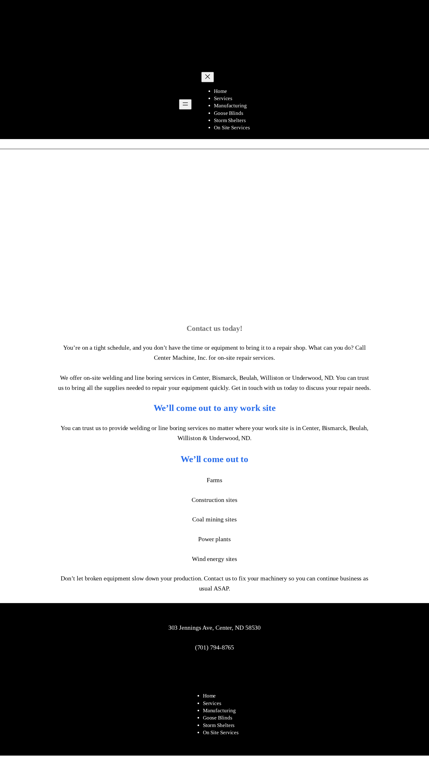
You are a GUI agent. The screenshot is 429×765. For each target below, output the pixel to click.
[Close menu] (207, 77)
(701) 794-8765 (214, 647)
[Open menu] (185, 104)
